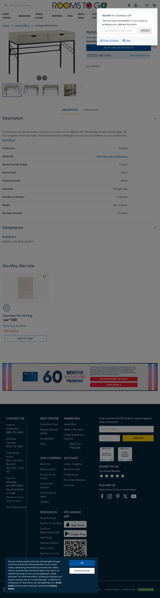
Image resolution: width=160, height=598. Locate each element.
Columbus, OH (123, 15)
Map (128, 40)
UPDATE (145, 30)
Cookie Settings (82, 571)
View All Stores (111, 40)
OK (82, 563)
